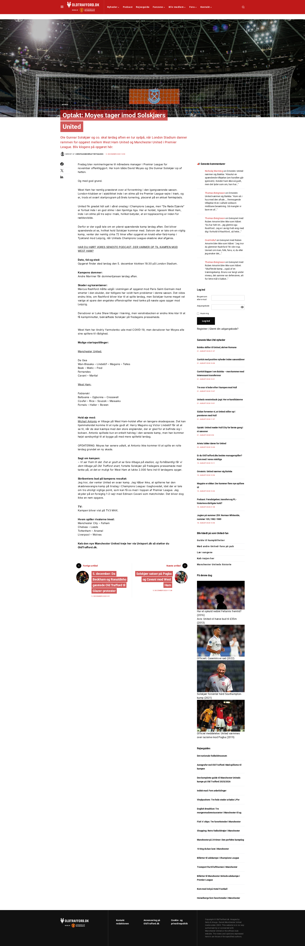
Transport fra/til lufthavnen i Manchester (217, 867)
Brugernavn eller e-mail (202, 298)
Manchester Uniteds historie (214, 564)
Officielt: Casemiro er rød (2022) (216, 658)
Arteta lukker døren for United (211, 443)
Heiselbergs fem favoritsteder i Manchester (218, 898)
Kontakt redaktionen (122, 922)
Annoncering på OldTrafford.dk (152, 922)
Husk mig (204, 313)
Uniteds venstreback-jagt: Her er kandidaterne (220, 399)
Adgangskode (203, 306)
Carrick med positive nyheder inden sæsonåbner (221, 359)
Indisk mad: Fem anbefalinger (211, 790)
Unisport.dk (144, 543)
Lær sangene (205, 552)
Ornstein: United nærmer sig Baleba (214, 471)
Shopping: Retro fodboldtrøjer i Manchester (218, 830)
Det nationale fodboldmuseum (212, 756)
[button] (62, 7)
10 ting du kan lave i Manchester (213, 849)
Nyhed (65, 104)
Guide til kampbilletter (211, 540)
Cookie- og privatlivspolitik (179, 922)
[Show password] (242, 307)
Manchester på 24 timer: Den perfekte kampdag (220, 839)
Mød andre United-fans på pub (215, 546)
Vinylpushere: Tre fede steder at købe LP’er (218, 799)
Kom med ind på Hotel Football (212, 889)
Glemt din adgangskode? (223, 328)
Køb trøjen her (205, 558)
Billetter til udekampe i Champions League (218, 858)
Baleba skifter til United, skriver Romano (217, 347)
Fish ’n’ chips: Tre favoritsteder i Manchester (219, 821)
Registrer (202, 328)
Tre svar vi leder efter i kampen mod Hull (217, 387)
